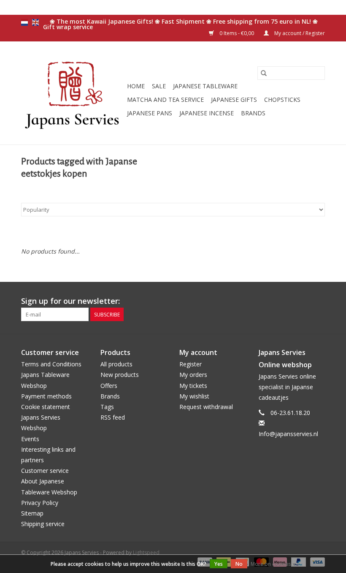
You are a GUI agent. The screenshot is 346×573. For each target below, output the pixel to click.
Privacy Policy (39, 503)
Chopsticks (282, 100)
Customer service (45, 471)
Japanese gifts (234, 100)
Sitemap (32, 513)
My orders (193, 375)
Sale (159, 86)
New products (119, 375)
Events (30, 439)
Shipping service (43, 524)
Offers (108, 386)
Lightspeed (146, 552)
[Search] (263, 73)
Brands (253, 113)
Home (136, 86)
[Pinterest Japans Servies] (303, 301)
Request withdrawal (206, 407)
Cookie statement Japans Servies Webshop (45, 417)
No (239, 564)
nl (24, 22)
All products (116, 364)
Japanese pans (149, 113)
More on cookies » (273, 564)
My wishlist (194, 396)
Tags (107, 407)
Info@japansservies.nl (288, 434)
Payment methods (46, 396)
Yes (218, 564)
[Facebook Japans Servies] (288, 301)
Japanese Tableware (205, 86)
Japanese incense (206, 113)
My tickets (193, 386)
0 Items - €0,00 (236, 33)
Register (190, 364)
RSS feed (112, 417)
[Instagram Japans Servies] (318, 301)
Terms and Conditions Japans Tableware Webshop (51, 374)
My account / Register (299, 33)
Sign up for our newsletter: (70, 301)
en (35, 22)
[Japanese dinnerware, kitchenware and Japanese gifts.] (72, 93)
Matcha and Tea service (165, 100)
